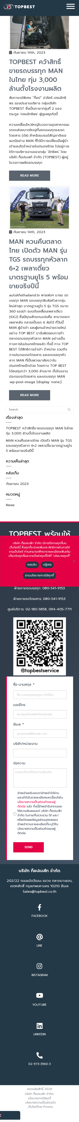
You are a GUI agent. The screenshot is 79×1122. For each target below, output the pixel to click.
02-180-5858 (36, 609)
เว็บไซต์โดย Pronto (40, 1107)
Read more (29, 175)
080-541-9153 (54, 598)
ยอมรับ (32, 564)
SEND (28, 847)
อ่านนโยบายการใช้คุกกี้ (39, 575)
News (10, 505)
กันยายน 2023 (17, 483)
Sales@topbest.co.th (39, 891)
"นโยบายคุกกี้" (61, 556)
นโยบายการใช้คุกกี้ (39, 1098)
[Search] (69, 409)
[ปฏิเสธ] (74, 561)
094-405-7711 (60, 609)
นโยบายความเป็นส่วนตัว (40, 1102)
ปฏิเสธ (47, 564)
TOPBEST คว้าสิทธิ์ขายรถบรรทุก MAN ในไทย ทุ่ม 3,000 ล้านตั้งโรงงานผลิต (39, 431)
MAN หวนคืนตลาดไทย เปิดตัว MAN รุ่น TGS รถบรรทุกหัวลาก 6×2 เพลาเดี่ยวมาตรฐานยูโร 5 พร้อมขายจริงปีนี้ (39, 445)
